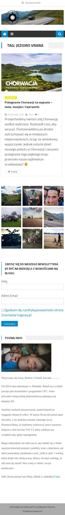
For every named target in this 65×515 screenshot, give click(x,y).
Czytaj (14, 171)
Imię (4, 281)
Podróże (10, 97)
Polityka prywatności (32, 511)
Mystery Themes (47, 507)
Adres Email (9, 295)
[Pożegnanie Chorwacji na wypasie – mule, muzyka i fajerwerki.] (31, 72)
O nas (57, 476)
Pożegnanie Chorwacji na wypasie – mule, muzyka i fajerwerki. (28, 104)
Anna (30, 114)
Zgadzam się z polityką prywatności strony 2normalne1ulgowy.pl (32, 312)
